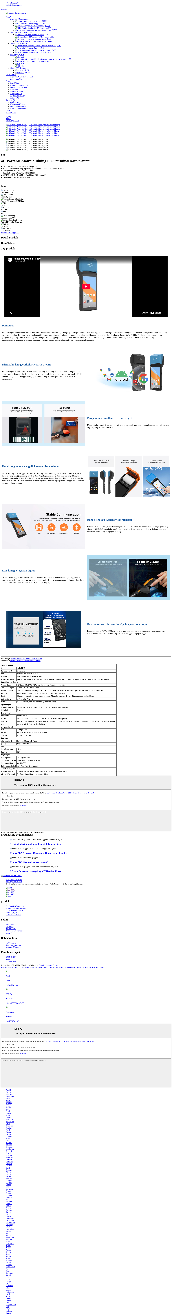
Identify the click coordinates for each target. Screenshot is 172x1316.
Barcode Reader (98, 967)
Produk (8, 119)
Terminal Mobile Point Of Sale (12, 967)
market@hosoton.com (14, 5)
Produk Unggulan (45, 965)
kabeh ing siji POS (12, 121)
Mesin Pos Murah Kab (67, 967)
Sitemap (56, 965)
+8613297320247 (12, 3)
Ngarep (8, 117)
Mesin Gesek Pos (31, 967)
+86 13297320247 (12, 1021)
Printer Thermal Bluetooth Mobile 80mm (25, 661)
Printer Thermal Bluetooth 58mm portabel (26, 659)
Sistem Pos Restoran (83, 967)
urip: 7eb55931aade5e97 (15, 1003)
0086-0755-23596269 (14, 880)
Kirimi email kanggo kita (10, 233)
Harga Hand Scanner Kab (48, 967)
